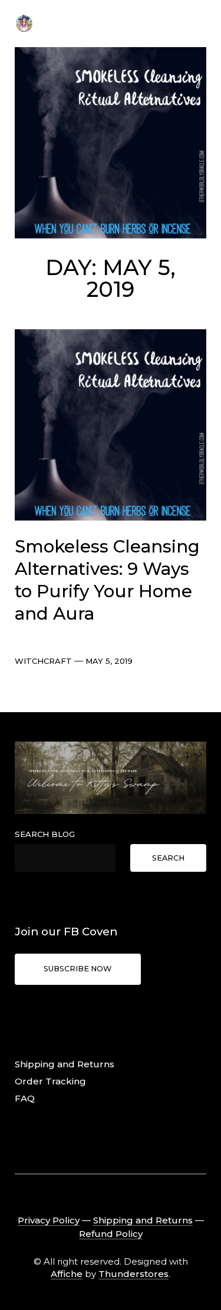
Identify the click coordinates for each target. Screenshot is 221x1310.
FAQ (25, 1098)
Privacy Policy (49, 1220)
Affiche (67, 1273)
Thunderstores (133, 1273)
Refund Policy (111, 1233)
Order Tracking (50, 1081)
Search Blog (45, 834)
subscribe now (77, 968)
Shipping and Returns (64, 1064)
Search (168, 858)
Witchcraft (43, 661)
